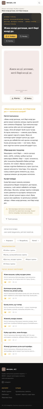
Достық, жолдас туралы (13, 21)
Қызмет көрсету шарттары (25, 394)
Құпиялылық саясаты (23, 391)
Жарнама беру (7, 397)
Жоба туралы (6, 391)
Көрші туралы (31, 21)
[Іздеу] (39, 3)
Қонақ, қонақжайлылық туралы (16, 19)
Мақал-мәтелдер (7, 8)
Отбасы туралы (10, 24)
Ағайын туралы (19, 8)
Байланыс (5, 394)
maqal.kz (9, 405)
